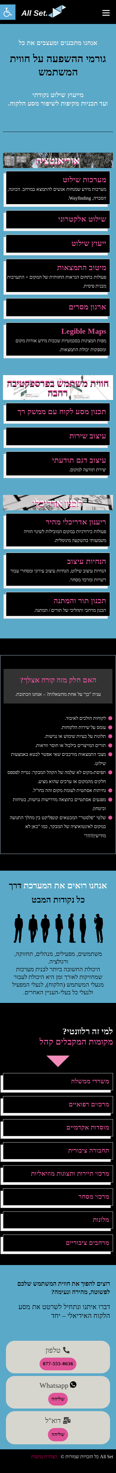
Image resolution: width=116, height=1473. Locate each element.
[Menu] (106, 12)
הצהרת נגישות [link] (44, 1456)
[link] (7, 12)
